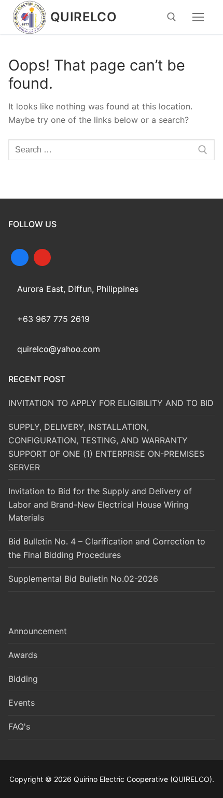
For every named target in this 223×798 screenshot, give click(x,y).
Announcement (37, 631)
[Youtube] (42, 256)
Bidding (23, 679)
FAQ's (19, 726)
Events (21, 702)
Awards (22, 655)
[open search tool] (171, 17)
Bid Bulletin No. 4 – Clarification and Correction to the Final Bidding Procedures (106, 548)
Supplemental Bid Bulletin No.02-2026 (83, 578)
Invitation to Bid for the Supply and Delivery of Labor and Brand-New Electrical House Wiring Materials (100, 504)
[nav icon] (198, 17)
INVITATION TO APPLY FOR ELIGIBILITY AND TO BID (111, 403)
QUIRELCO (83, 16)
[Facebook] (19, 256)
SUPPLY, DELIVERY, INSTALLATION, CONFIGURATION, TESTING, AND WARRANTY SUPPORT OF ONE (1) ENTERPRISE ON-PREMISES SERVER (106, 447)
